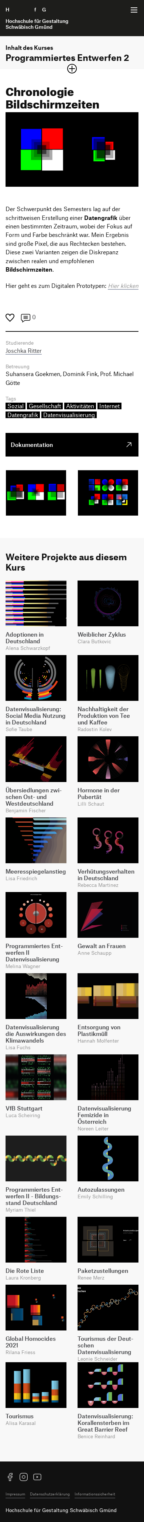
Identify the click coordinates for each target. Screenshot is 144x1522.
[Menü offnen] (134, 10)
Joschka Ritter (24, 350)
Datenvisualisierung (69, 415)
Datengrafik (22, 415)
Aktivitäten (80, 406)
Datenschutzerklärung (50, 1493)
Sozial (15, 406)
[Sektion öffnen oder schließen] (72, 68)
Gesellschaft (45, 406)
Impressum (15, 1493)
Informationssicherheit (95, 1493)
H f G (37, 18)
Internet (109, 406)
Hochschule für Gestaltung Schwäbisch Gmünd (61, 1510)
